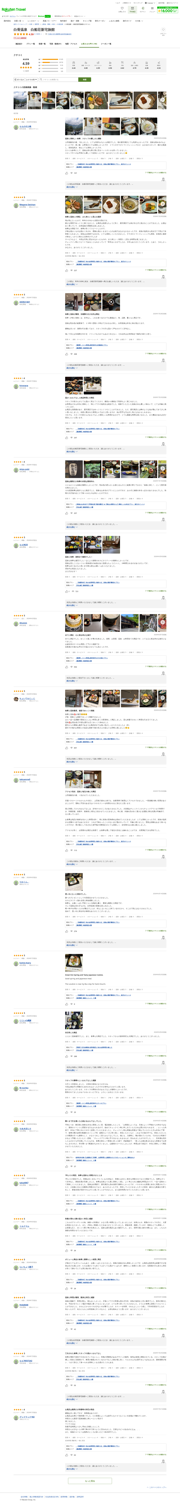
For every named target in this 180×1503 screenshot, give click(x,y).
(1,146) (89, 44)
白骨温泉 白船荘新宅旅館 (34, 29)
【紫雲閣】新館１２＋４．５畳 (86, 998)
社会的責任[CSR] (52, 1497)
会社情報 (24, 1497)
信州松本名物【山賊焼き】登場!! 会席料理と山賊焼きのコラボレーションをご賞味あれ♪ (105, 1157)
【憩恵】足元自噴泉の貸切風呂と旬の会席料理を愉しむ (94, 1047)
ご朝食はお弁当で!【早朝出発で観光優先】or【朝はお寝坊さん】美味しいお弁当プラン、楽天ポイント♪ (110, 504)
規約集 (72, 1497)
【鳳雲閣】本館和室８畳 (84, 167)
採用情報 (64, 1497)
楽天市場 (161, 3)
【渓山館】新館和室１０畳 (84, 507)
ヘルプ (117, 3)
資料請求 (80, 1497)
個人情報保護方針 (36, 1497)
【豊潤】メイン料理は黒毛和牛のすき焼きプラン (92, 658)
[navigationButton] (163, 99)
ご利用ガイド (126, 3)
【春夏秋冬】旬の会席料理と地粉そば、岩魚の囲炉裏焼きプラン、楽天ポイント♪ (103, 164)
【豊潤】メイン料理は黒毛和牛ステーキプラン (91, 1103)
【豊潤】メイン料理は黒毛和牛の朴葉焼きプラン (92, 345)
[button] (20, 100)
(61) (55, 44)
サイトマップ (138, 3)
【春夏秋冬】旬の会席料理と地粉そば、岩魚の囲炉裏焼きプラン (98, 429)
